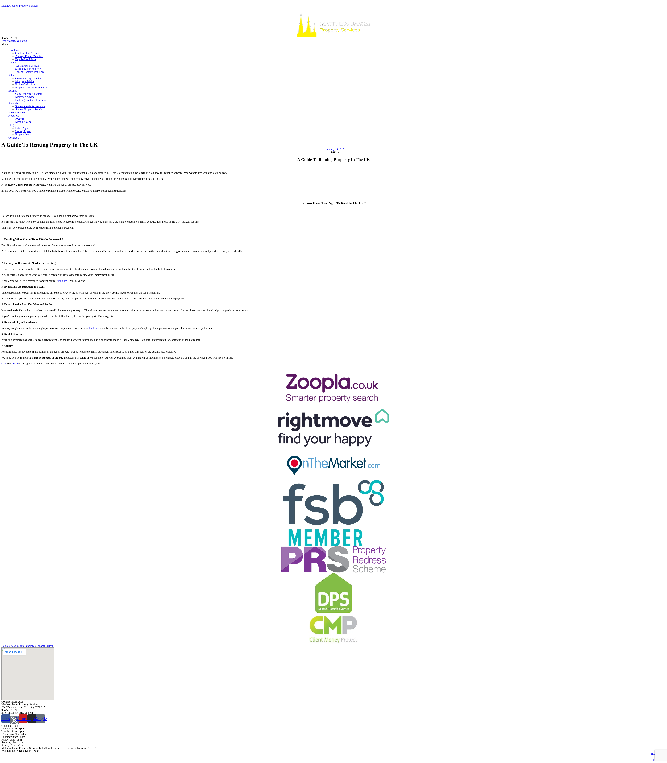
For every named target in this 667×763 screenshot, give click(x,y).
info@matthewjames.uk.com (17, 712)
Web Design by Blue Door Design (20, 750)
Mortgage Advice (24, 81)
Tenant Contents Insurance (29, 71)
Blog (11, 125)
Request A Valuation (12, 645)
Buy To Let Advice (25, 59)
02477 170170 (9, 37)
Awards (19, 118)
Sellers (49, 645)
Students (13, 103)
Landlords (13, 49)
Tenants (12, 62)
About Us (13, 115)
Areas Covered (16, 112)
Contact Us (14, 137)
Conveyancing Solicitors (28, 78)
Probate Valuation (25, 84)
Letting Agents (23, 131)
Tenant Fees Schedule (27, 65)
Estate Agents (22, 128)
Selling (12, 75)
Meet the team (23, 121)
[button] (333, 44)
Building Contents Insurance (31, 100)
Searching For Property (28, 68)
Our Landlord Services (27, 53)
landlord (62, 280)
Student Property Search (28, 109)
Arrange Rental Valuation (29, 56)
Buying (12, 90)
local (15, 363)
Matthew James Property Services (19, 5)
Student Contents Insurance (30, 106)
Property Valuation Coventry (31, 87)
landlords (94, 328)
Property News (23, 134)
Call (3, 363)
